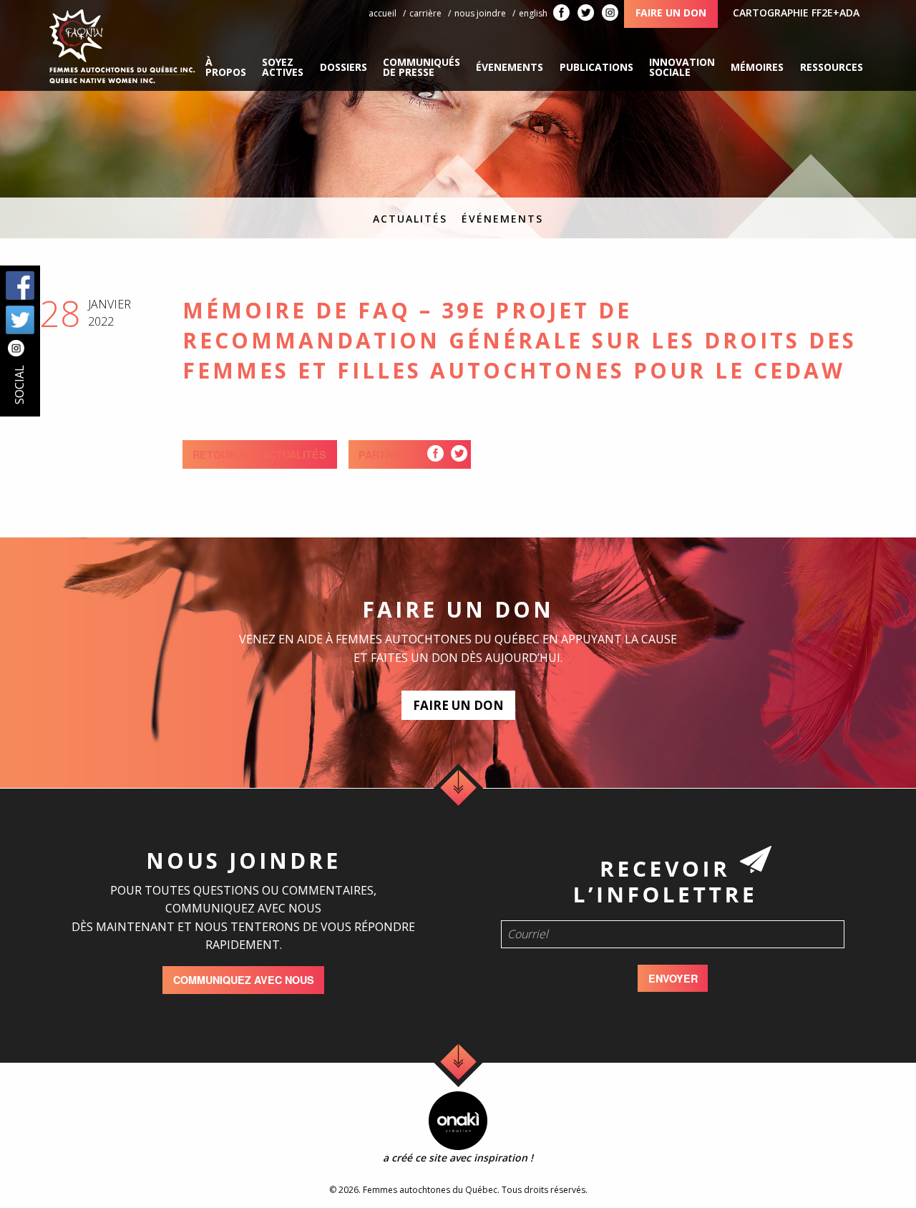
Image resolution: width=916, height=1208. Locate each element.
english (533, 13)
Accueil (382, 13)
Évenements (509, 67)
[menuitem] (226, 67)
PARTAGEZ (386, 454)
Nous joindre (480, 13)
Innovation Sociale (682, 67)
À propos (225, 67)
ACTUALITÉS (410, 218)
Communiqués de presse (421, 67)
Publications (596, 67)
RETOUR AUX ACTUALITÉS (259, 454)
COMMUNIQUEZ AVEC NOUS (243, 980)
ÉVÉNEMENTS (502, 218)
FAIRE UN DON (458, 705)
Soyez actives (282, 67)
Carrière (425, 13)
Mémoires (757, 67)
